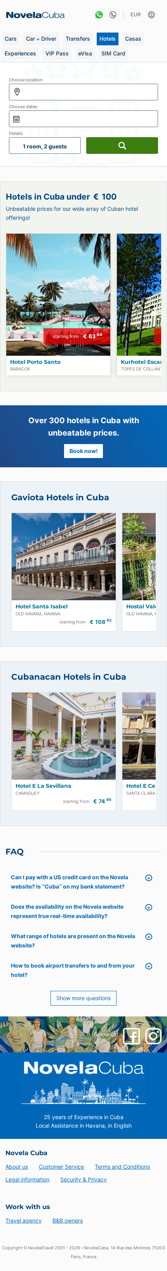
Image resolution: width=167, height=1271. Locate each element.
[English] (152, 15)
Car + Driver (41, 38)
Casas (133, 38)
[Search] (122, 145)
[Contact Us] (111, 15)
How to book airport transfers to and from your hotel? (73, 970)
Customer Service (61, 1166)
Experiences (20, 53)
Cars (11, 38)
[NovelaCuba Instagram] (153, 1036)
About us (16, 1166)
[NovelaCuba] (33, 15)
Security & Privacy (83, 1179)
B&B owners (67, 1220)
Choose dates (23, 106)
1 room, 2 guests (45, 146)
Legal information (27, 1179)
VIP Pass (57, 53)
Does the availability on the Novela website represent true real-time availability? (67, 911)
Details (16, 133)
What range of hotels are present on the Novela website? (73, 941)
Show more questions (83, 998)
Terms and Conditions (122, 1166)
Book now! (84, 451)
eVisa (85, 53)
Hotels (107, 38)
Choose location (25, 80)
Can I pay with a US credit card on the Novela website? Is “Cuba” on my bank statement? (69, 882)
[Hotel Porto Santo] (58, 295)
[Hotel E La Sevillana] (64, 736)
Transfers (78, 38)
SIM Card (113, 53)
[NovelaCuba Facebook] (131, 1036)
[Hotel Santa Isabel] (64, 556)
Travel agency (23, 1220)
